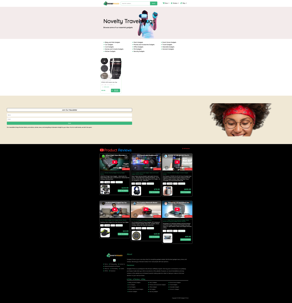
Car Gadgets (139, 220)
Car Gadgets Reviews (147, 220)
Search (153, 3)
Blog (184, 3)
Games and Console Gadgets (142, 172)
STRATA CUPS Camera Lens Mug (109, 82)
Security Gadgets (113, 172)
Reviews (175, 3)
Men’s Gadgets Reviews (117, 220)
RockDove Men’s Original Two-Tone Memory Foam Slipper (114, 222)
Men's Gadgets (108, 220)
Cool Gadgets (107, 77)
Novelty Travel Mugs (107, 80)
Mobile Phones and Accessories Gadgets (176, 220)
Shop (166, 3)
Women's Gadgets (176, 172)
